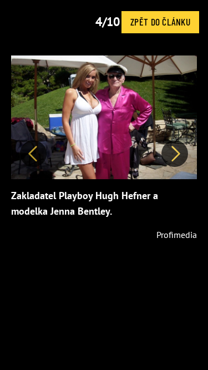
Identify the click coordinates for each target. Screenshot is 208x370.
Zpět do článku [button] (160, 22)
